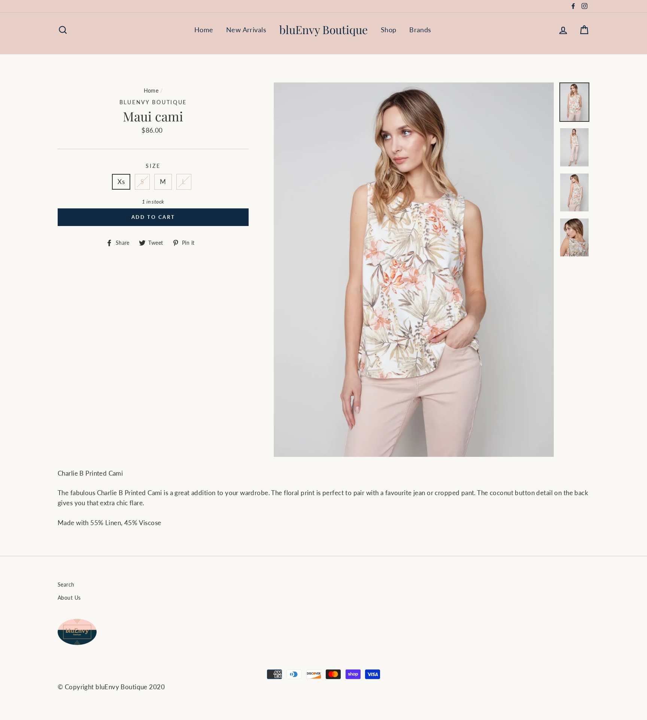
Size (153, 166)
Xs (121, 182)
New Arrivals (246, 29)
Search (66, 584)
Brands (420, 29)
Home (203, 29)
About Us (69, 597)
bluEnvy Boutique (323, 29)
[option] (414, 269)
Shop (389, 29)
